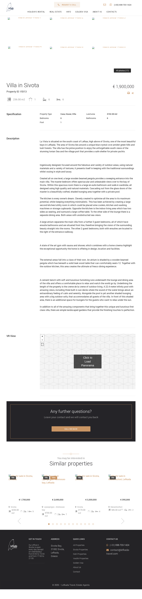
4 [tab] (61, 524)
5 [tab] (65, 524)
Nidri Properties (79, 554)
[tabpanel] (21, 494)
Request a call (69, 5)
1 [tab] (49, 524)
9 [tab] (81, 524)
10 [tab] (85, 524)
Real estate (56, 12)
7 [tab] (73, 524)
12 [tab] (93, 524)
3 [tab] (57, 524)
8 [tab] (77, 524)
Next (122, 521)
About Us (77, 567)
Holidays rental (36, 12)
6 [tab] (69, 524)
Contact (76, 571)
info (68, 12)
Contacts (111, 12)
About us (97, 12)
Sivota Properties (80, 549)
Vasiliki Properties (80, 558)
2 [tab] (53, 524)
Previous (19, 521)
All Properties (78, 545)
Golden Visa (78, 562)
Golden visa (81, 12)
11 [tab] (89, 524)
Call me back (71, 429)
